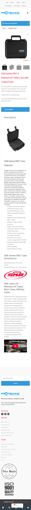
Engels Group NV (9, 502)
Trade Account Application (7, 444)
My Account (24, 5)
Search (15, 383)
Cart (2, 460)
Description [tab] (9, 109)
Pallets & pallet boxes (6, 435)
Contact (23, 2)
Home (7, 2)
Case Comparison (8, 5)
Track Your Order (5, 452)
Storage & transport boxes (7, 432)
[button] (28, 35)
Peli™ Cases (4, 427)
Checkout (3, 457)
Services (12, 2)
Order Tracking (17, 5)
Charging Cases (5, 424)
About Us (18, 2)
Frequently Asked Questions (8, 449)
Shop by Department (10, 23)
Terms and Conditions (6, 454)
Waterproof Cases (5, 430)
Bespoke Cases (5, 422)
